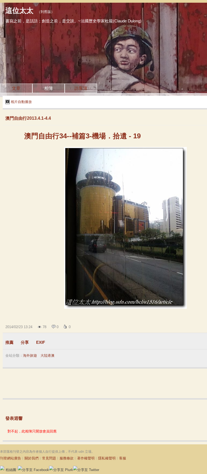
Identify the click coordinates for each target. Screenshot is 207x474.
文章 (16, 88)
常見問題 (49, 458)
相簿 (48, 88)
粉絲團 (11, 470)
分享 (25, 342)
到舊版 (45, 12)
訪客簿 (80, 88)
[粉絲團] (2, 468)
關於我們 (32, 458)
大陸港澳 (47, 355)
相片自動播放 (21, 102)
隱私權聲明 (107, 458)
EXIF (40, 342)
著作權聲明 (86, 458)
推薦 (9, 342)
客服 (122, 458)
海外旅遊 (30, 355)
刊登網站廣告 (10, 458)
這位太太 (19, 10)
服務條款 (67, 458)
